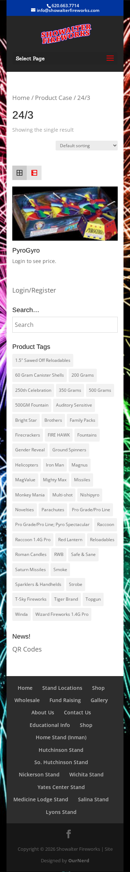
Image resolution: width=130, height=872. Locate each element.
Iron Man (55, 465)
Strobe (75, 584)
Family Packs (82, 420)
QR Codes (27, 649)
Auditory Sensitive (74, 405)
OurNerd (78, 860)
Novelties (24, 510)
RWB (59, 554)
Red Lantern (70, 539)
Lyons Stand (61, 812)
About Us (42, 712)
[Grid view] (19, 173)
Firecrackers (27, 435)
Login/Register (34, 290)
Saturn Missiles (30, 569)
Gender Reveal (30, 450)
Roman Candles (31, 554)
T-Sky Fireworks (31, 599)
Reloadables (102, 539)
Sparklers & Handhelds (38, 584)
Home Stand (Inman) (61, 737)
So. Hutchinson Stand (61, 762)
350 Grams (70, 390)
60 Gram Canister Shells (39, 375)
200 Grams (83, 375)
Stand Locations (62, 687)
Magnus (80, 465)
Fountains (87, 435)
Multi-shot (62, 495)
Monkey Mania (30, 495)
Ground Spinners (69, 450)
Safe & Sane (83, 554)
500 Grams (100, 390)
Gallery (99, 700)
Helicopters (26, 465)
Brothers (53, 420)
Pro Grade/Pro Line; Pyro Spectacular (52, 524)
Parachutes (53, 510)
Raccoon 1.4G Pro (33, 539)
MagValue (25, 480)
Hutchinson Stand (61, 749)
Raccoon (105, 524)
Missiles (82, 480)
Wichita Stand (86, 774)
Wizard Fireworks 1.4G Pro (61, 614)
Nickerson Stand (39, 774)
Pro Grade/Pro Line (91, 510)
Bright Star (26, 420)
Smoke (60, 569)
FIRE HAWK (59, 435)
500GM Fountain (31, 405)
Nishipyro (89, 495)
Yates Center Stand (61, 787)
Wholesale (27, 700)
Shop (98, 687)
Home (21, 97)
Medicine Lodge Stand (40, 799)
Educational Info (50, 725)
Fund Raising (65, 700)
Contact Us (77, 712)
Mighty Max (54, 480)
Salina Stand (93, 799)
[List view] (34, 173)
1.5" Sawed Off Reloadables (42, 360)
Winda (21, 614)
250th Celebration (33, 390)
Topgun (93, 599)
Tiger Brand (66, 599)
